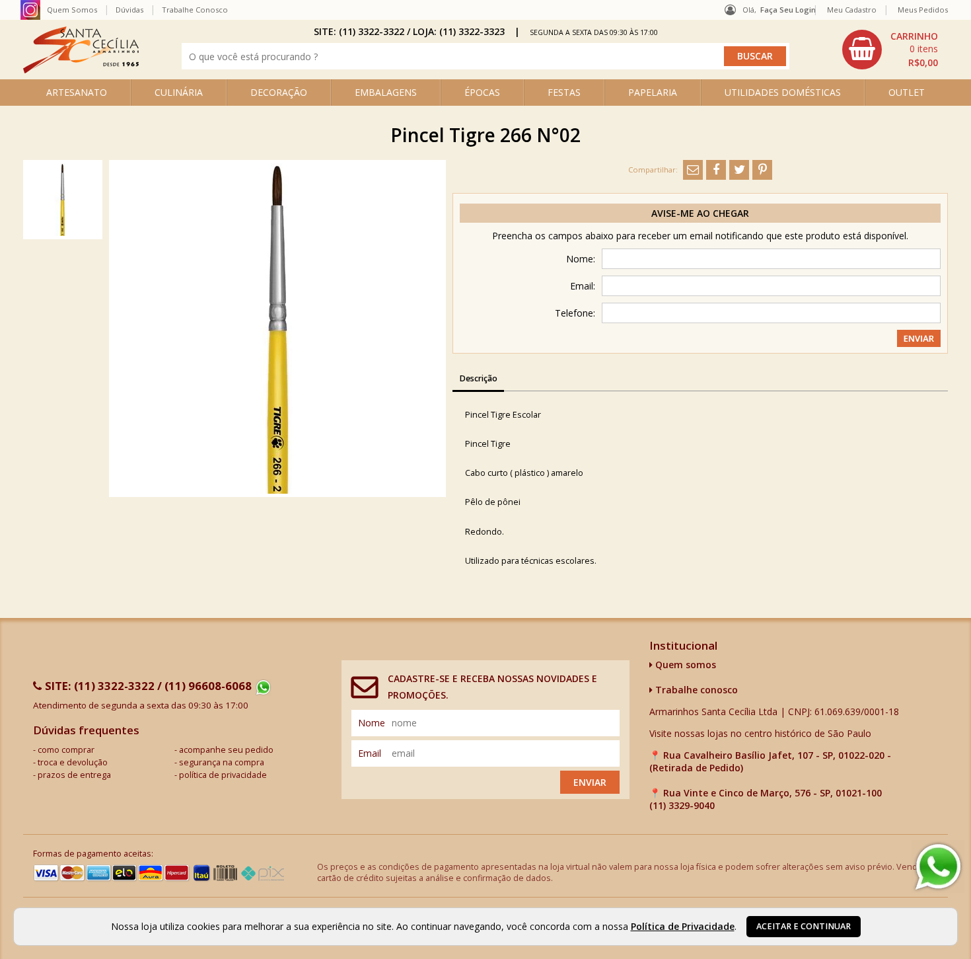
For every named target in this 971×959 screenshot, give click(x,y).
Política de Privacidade (683, 926)
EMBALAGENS (386, 92)
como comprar (66, 749)
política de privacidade (223, 775)
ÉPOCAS (482, 92)
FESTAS (564, 92)
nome (371, 722)
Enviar (589, 782)
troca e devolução (73, 762)
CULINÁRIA (179, 92)
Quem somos (684, 664)
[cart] (892, 49)
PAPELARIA (652, 92)
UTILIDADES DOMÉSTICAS (783, 92)
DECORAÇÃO (278, 92)
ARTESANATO (76, 92)
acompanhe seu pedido (226, 749)
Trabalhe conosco (695, 689)
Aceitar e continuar (803, 926)
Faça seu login (788, 10)
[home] (81, 69)
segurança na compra (221, 762)
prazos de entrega (74, 775)
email (369, 753)
